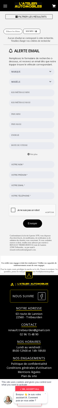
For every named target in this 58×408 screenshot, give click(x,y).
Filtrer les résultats (32, 16)
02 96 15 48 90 (29, 334)
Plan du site (29, 376)
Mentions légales (29, 372)
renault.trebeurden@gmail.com (23, 250)
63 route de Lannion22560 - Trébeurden (29, 315)
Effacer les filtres (13, 31)
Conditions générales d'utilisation (29, 368)
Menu (5, 6)
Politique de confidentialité (29, 364)
